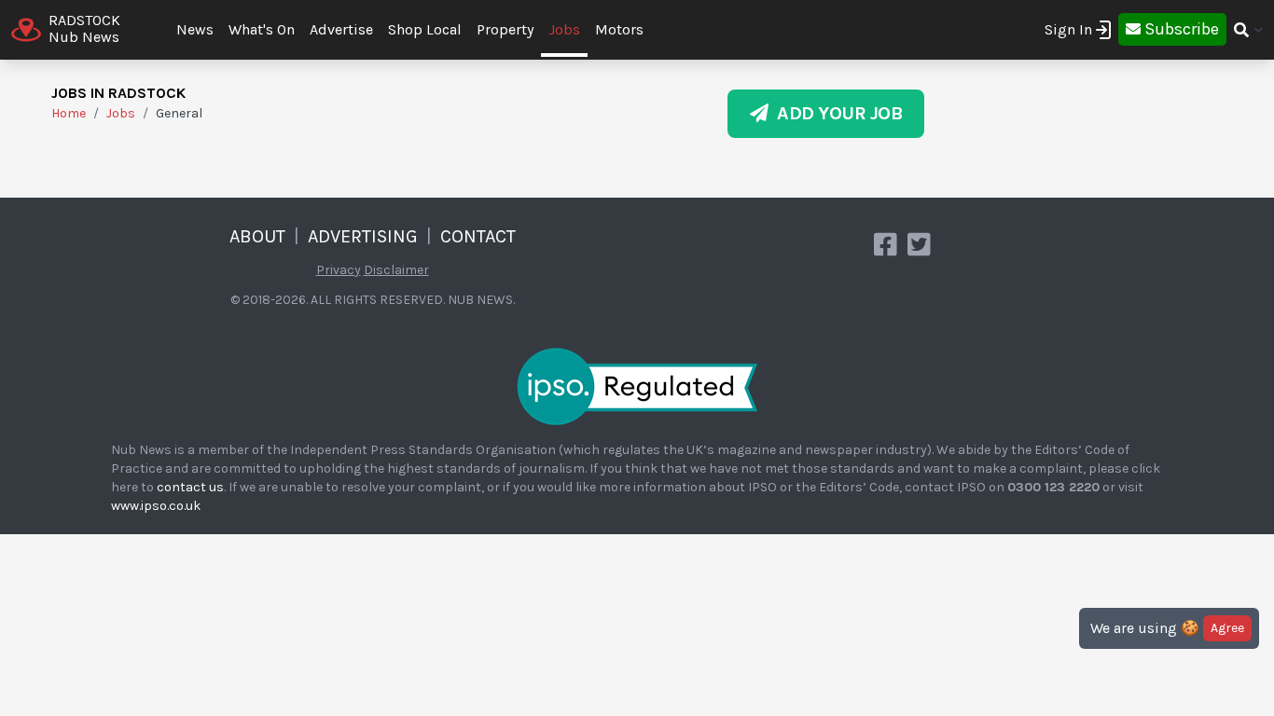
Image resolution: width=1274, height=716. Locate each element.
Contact (478, 236)
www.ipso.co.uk (156, 506)
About (257, 236)
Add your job (835, 113)
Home (68, 113)
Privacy (338, 270)
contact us (190, 487)
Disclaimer (396, 270)
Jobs (564, 29)
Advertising (363, 236)
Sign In (1068, 29)
